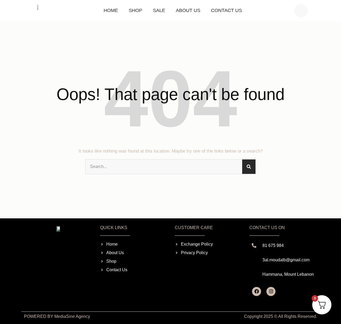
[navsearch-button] (301, 10)
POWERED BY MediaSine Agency (57, 316)
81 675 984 (273, 245)
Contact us (226, 10)
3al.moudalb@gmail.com (286, 260)
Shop (135, 10)
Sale (159, 10)
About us (188, 10)
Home (111, 10)
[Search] (248, 166)
